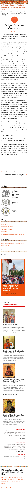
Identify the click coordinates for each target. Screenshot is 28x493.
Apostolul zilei (20, 429)
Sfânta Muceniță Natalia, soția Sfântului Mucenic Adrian (13, 352)
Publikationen (4, 481)
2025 (6, 243)
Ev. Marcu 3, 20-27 (20, 451)
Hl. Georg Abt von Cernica (11, 172)
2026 (2, 243)
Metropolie (8, 477)
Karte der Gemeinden (7, 224)
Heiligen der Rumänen (7, 226)
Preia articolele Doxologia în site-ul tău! (14, 458)
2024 (9, 243)
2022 (16, 243)
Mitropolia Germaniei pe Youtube (8, 487)
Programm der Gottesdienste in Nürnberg (12, 234)
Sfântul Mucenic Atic (10, 394)
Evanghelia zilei (20, 443)
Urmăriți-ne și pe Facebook (7, 486)
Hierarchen (4, 231)
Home (2, 477)
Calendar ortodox (10, 305)
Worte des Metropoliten (7, 229)
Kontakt (3, 483)
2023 (12, 243)
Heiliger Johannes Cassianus (14, 26)
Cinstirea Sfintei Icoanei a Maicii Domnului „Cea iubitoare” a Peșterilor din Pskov (14, 381)
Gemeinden (4, 479)
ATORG (12, 479)
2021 (19, 243)
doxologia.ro (21, 455)
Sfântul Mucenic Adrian (11, 324)
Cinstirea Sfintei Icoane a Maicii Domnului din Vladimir (13, 416)
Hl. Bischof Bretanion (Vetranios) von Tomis (14, 175)
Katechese (14, 31)
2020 (22, 243)
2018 (5, 245)
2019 (2, 245)
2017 (9, 245)
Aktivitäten (20, 479)
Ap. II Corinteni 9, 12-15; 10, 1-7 (17, 439)
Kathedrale (17, 477)
